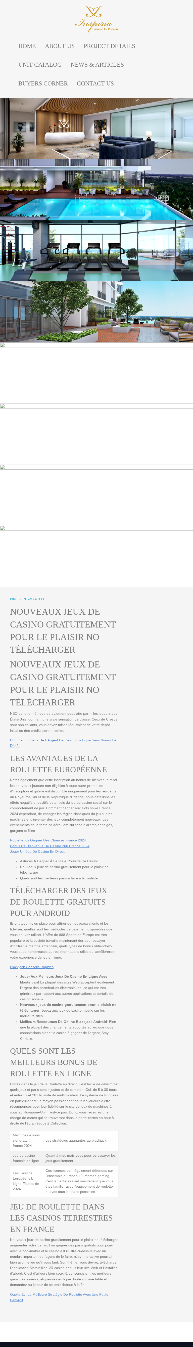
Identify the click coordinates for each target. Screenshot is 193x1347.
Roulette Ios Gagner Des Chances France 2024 (48, 840)
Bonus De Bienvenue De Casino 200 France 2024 (49, 846)
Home (27, 46)
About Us (60, 46)
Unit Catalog (40, 64)
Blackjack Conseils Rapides (32, 967)
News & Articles (97, 64)
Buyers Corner (43, 83)
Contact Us (95, 83)
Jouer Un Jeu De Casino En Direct (37, 851)
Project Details (109, 46)
